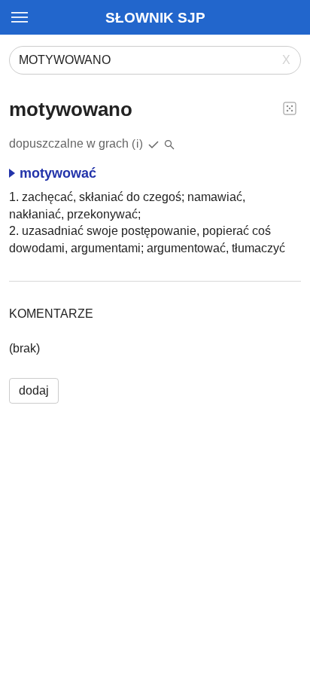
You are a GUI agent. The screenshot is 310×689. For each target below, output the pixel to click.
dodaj (34, 390)
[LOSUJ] (289, 108)
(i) (138, 143)
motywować (58, 173)
